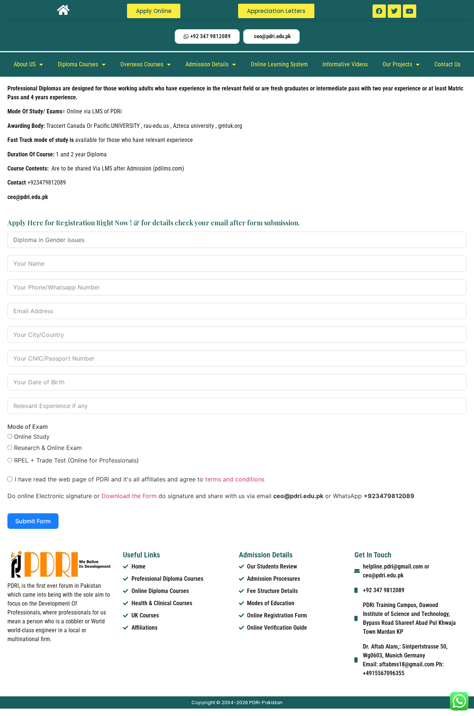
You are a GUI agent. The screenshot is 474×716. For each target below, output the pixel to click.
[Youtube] (409, 11)
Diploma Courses (78, 64)
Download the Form (129, 496)
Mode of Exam (27, 426)
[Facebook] (379, 11)
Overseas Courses (141, 64)
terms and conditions (234, 479)
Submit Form (33, 521)
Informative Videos (345, 64)
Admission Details (207, 64)
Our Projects (397, 64)
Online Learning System (279, 64)
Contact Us (447, 64)
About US (25, 64)
